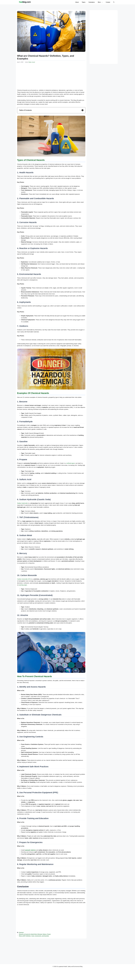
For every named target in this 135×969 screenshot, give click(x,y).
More (99, 2)
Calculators (92, 2)
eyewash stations (30, 850)
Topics (83, 2)
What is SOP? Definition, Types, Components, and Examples (34, 935)
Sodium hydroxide (22, 503)
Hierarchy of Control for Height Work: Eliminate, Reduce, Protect (35, 934)
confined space (70, 463)
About (77, 2)
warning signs (23, 585)
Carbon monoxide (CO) (24, 579)
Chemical (21, 932)
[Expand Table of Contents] (82, 110)
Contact (108, 2)
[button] (114, 2)
